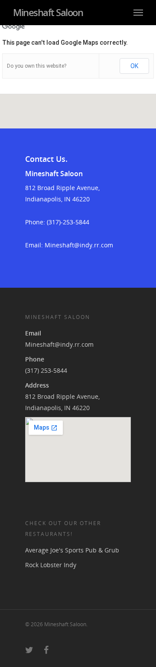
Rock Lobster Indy (50, 565)
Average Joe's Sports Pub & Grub (72, 550)
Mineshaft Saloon (48, 12)
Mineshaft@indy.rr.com (59, 344)
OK (134, 65)
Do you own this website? (36, 66)
